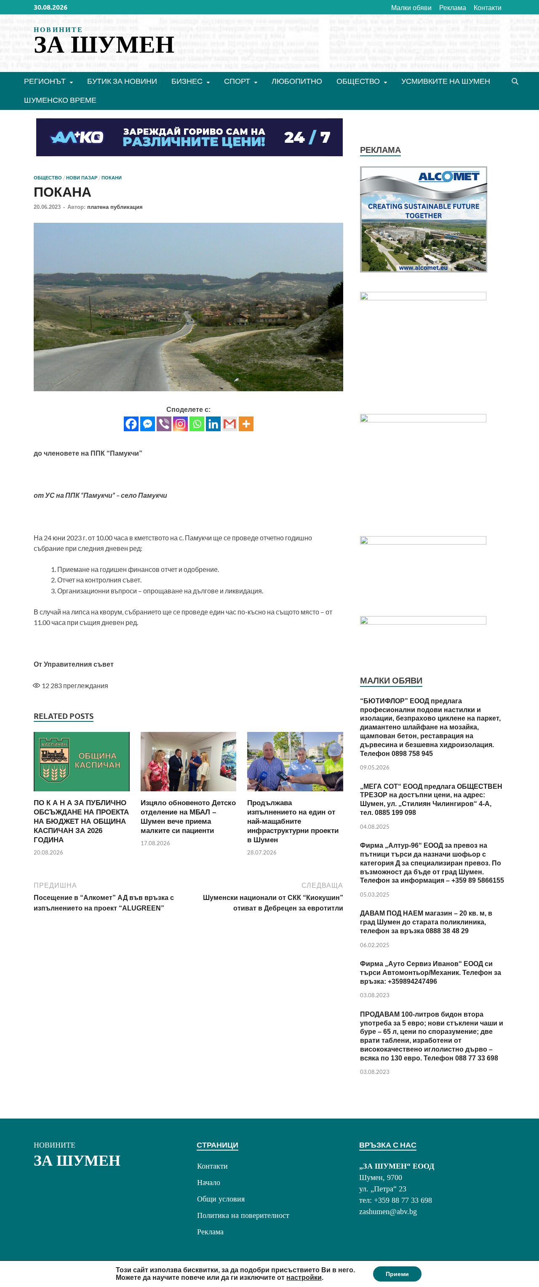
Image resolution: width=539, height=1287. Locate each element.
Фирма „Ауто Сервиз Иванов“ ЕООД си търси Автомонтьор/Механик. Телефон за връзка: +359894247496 (430, 972)
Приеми (397, 1274)
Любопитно (297, 81)
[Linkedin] (213, 424)
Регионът (45, 81)
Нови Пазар (81, 178)
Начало (208, 1182)
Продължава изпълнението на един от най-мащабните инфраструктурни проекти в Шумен (293, 821)
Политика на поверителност (243, 1215)
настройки (304, 1277)
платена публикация (115, 207)
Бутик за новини (122, 81)
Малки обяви (411, 7)
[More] (246, 424)
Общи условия (221, 1199)
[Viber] (164, 424)
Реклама (452, 7)
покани (111, 178)
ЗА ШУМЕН (104, 44)
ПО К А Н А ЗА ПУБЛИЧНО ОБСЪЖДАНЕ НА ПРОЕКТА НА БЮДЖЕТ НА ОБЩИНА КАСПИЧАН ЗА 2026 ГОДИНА (81, 821)
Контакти (488, 7)
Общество (358, 81)
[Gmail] (229, 424)
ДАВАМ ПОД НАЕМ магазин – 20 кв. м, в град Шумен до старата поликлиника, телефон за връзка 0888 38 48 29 (426, 922)
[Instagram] (180, 424)
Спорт (237, 81)
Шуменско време (60, 100)
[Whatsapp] (196, 424)
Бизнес (187, 81)
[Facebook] (131, 424)
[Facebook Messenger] (147, 424)
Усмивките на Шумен (445, 81)
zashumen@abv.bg (388, 1211)
